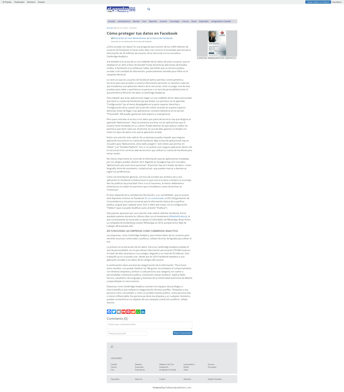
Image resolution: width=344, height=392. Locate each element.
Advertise (187, 379)
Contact (162, 379)
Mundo (136, 21)
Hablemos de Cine (166, 364)
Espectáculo (140, 370)
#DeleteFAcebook (178, 216)
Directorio (31, 2)
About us (138, 379)
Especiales (204, 21)
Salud (193, 21)
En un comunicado (154, 198)
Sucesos (163, 21)
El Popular (7, 2)
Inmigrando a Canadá (221, 21)
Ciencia (185, 21)
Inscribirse (336, 2)
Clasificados (19, 2)
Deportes (153, 21)
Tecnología (174, 21)
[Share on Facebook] (109, 312)
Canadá (111, 21)
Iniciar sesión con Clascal (318, 2)
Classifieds (115, 379)
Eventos (41, 2)
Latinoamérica (124, 21)
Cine (144, 21)
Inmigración (163, 367)
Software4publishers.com (178, 387)
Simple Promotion (215, 379)
